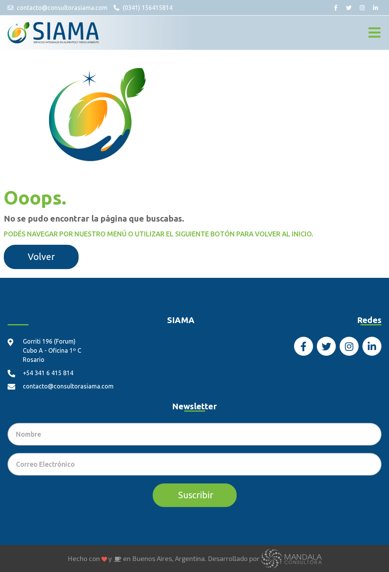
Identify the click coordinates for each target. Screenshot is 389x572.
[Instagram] (362, 7)
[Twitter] (349, 7)
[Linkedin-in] (375, 7)
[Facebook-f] (336, 7)
